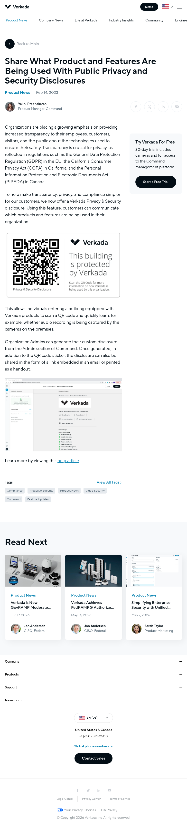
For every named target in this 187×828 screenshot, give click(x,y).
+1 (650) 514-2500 (93, 736)
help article (68, 461)
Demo (149, 7)
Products (12, 674)
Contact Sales (93, 758)
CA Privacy (109, 810)
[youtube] (109, 790)
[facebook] (136, 106)
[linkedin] (163, 106)
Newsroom (13, 700)
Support (11, 687)
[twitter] (88, 790)
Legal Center (64, 799)
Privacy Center (91, 799)
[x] (149, 106)
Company (12, 661)
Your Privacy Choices (80, 810)
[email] (176, 106)
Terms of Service (120, 799)
